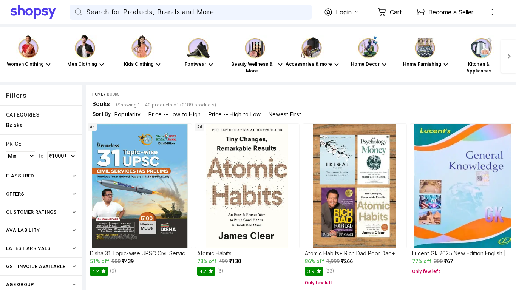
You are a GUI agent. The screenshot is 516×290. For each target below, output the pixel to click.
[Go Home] (40, 12)
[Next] (508, 56)
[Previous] (7, 56)
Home (97, 94)
